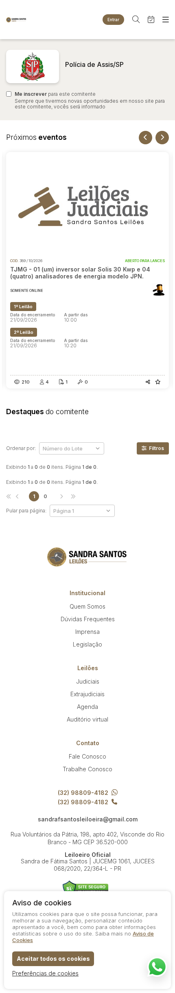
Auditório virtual (87, 719)
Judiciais (87, 681)
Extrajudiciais (87, 694)
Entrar (113, 19)
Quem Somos (87, 606)
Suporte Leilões (85, 888)
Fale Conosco (87, 756)
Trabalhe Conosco (87, 769)
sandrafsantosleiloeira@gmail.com (88, 819)
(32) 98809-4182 (83, 792)
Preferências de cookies (45, 973)
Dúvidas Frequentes (88, 619)
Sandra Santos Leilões (16, 19)
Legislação (87, 644)
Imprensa (87, 631)
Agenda (87, 706)
